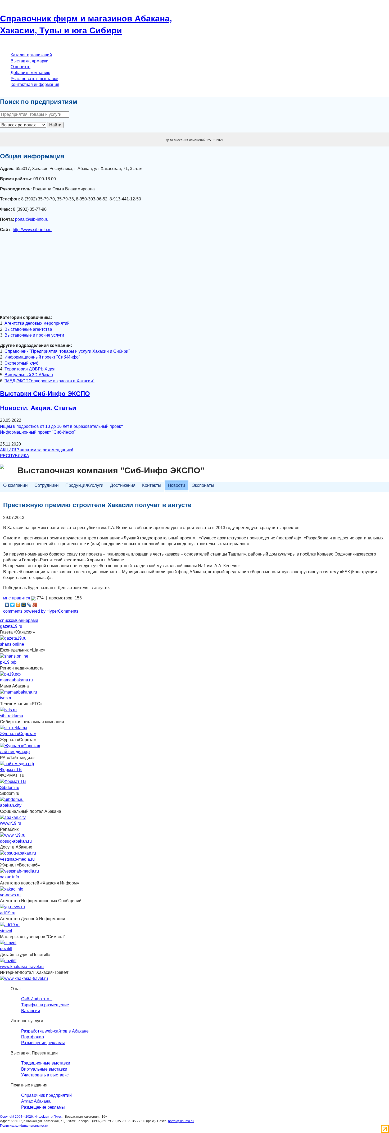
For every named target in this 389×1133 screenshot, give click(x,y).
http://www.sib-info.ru (32, 229)
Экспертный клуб (21, 363)
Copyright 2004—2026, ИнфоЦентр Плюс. (31, 1116)
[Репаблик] (12, 835)
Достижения (122, 485)
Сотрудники (46, 485)
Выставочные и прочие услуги (34, 335)
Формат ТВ (11, 769)
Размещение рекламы (43, 1042)
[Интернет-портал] (24, 978)
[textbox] (34, 114)
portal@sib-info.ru (31, 219)
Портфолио (32, 1037)
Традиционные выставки (45, 1063)
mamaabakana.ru (16, 680)
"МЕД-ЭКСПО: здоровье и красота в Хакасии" (49, 381)
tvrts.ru (6, 698)
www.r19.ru (10, 823)
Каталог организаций (31, 55)
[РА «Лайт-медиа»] (17, 763)
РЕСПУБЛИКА (14, 455)
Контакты (151, 485)
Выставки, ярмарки (29, 61)
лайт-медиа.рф (15, 751)
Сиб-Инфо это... (36, 999)
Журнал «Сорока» (18, 733)
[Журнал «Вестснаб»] (19, 871)
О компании (15, 485)
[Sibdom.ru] (12, 799)
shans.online (12, 644)
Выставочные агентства (28, 329)
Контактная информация (35, 84)
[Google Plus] (35, 604)
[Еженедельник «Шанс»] (14, 656)
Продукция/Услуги (84, 485)
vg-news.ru (10, 895)
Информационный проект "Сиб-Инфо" (42, 357)
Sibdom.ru (9, 787)
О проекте (20, 67)
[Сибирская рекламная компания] (13, 727)
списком (8, 620)
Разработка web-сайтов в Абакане (55, 1031)
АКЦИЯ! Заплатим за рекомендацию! (36, 450)
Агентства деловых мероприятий (37, 323)
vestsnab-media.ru (17, 859)
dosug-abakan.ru (16, 841)
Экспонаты (203, 485)
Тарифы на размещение (45, 1005)
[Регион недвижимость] (10, 674)
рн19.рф (8, 662)
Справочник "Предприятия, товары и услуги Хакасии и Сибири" (67, 351)
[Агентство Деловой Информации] (10, 925)
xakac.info (9, 877)
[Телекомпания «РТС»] (8, 710)
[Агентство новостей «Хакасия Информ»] (11, 889)
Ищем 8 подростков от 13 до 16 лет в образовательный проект (61, 426)
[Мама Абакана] (18, 692)
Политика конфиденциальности (24, 1125)
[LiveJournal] (29, 604)
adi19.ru (7, 913)
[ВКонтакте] (7, 604)
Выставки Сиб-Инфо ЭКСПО (45, 393)
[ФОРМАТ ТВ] (13, 781)
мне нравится (17, 598)
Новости (176, 485)
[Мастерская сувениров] (8, 942)
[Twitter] (12, 604)
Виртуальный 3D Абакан (28, 375)
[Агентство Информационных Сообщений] (12, 907)
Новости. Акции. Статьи (38, 407)
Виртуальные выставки (44, 1069)
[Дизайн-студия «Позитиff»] (8, 960)
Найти (55, 125)
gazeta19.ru (11, 626)
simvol (6, 931)
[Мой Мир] (23, 604)
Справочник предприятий (46, 1095)
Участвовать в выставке (34, 78)
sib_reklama (11, 716)
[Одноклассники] (18, 604)
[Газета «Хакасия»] (13, 638)
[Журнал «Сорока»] (20, 745)
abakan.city (10, 805)
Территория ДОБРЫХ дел (29, 369)
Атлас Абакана (36, 1101)
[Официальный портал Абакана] (13, 817)
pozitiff (6, 948)
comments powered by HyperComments (40, 611)
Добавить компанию (30, 72)
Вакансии (30, 1010)
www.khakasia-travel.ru (22, 966)
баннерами (27, 620)
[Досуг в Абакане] (18, 853)
